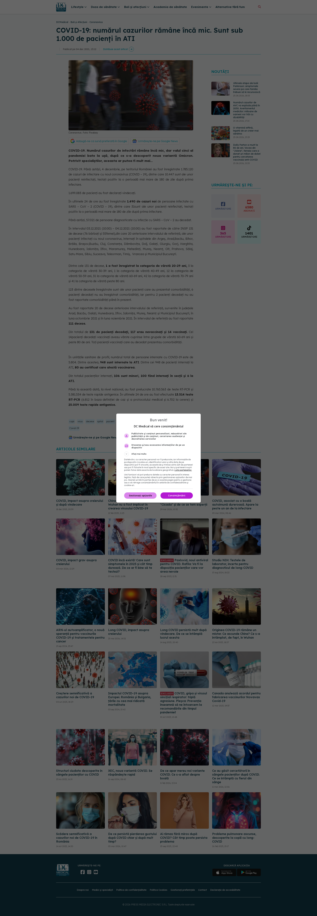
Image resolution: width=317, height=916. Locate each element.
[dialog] (158, 458)
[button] (158, 454)
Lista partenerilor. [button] (183, 470)
